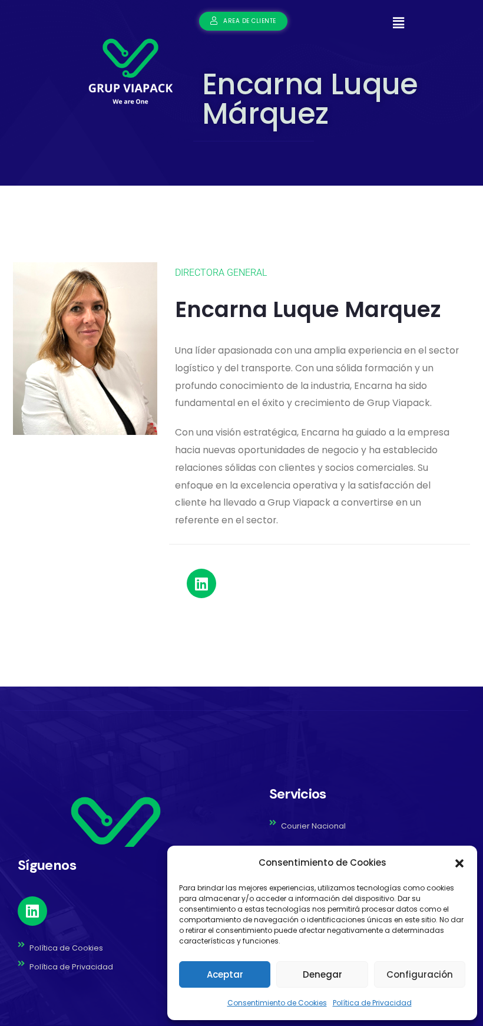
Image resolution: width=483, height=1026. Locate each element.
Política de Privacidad (372, 1003)
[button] (459, 863)
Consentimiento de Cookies (277, 1003)
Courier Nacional (313, 826)
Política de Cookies (66, 948)
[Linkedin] (201, 583)
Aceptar (225, 974)
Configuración (419, 974)
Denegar (322, 974)
